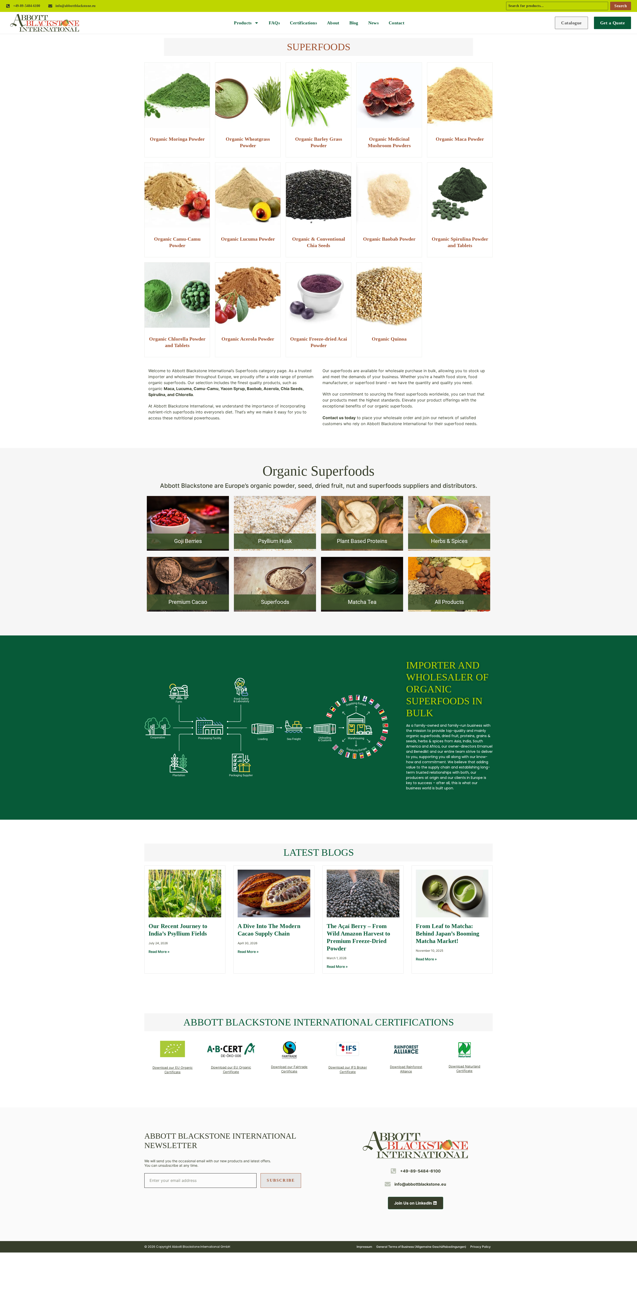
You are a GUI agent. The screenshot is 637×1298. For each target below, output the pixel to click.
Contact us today (339, 417)
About (333, 22)
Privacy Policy (480, 1247)
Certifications (303, 22)
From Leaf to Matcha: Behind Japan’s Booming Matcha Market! (447, 933)
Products (243, 22)
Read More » (159, 951)
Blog (353, 22)
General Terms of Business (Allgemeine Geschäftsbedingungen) (421, 1247)
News (373, 22)
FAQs (274, 22)
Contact (396, 22)
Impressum (364, 1247)
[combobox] (557, 6)
